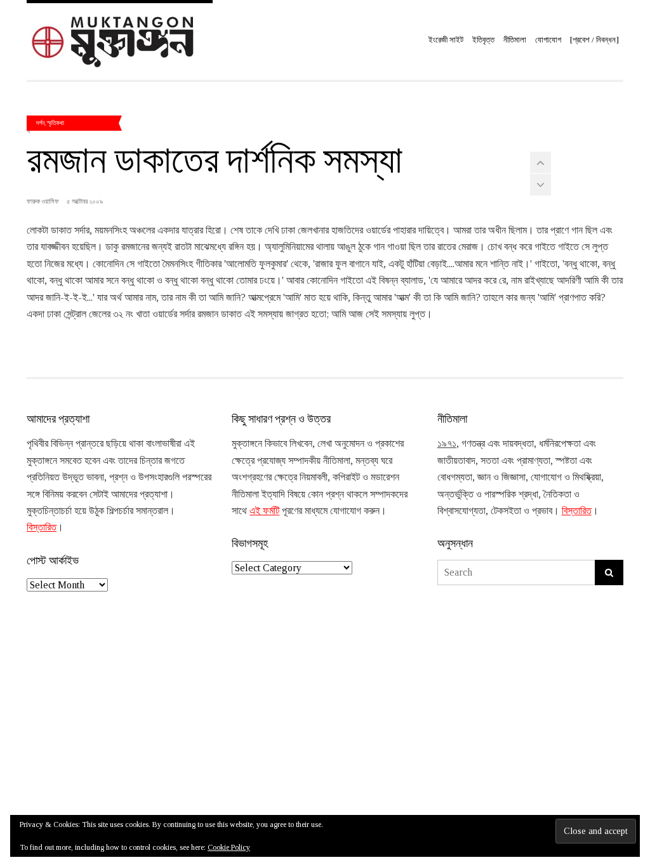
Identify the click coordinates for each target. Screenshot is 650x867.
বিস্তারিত (41, 527)
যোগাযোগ (548, 39)
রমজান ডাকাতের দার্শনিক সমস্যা (214, 157)
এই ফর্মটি (264, 510)
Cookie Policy (229, 847)
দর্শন (40, 122)
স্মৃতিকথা (55, 122)
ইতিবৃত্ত (483, 39)
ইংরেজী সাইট (445, 39)
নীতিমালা (514, 39)
